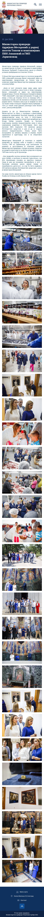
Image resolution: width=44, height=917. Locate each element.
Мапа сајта (24, 892)
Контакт (24, 900)
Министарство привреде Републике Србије (17, 4)
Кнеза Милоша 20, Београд (24, 896)
